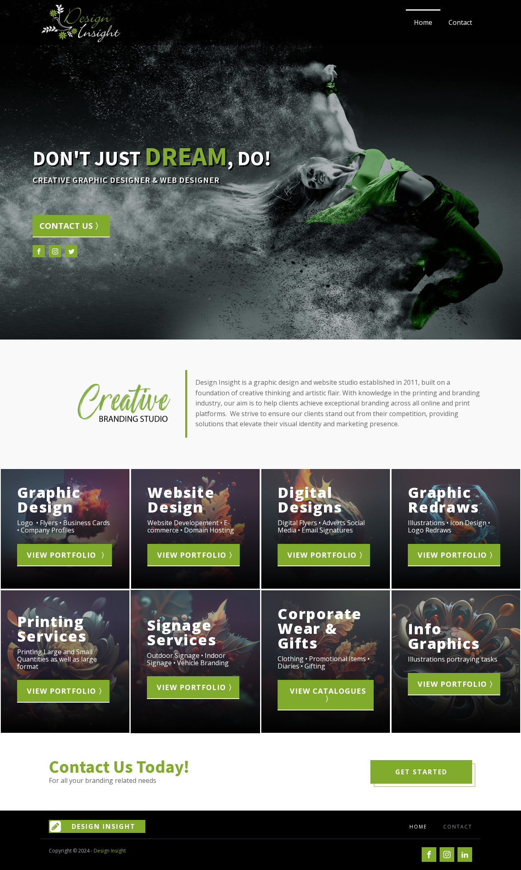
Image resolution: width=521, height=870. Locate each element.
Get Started (421, 771)
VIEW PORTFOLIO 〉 (68, 555)
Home (423, 22)
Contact (460, 22)
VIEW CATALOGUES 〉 (329, 695)
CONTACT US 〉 (71, 225)
